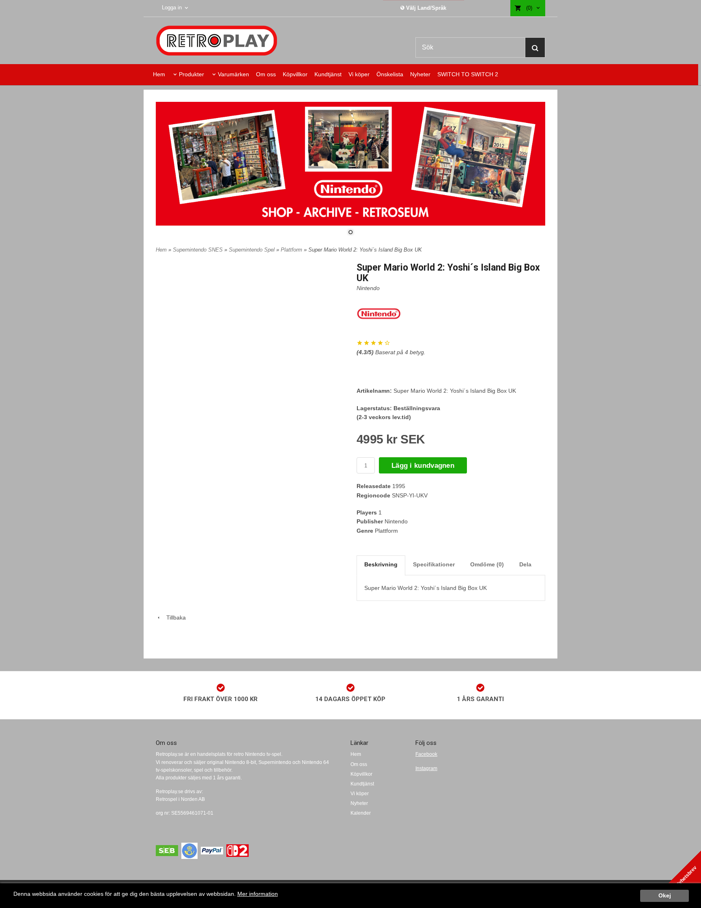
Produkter (191, 74)
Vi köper (359, 74)
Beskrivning (381, 564)
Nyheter (420, 74)
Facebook (426, 754)
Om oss (266, 74)
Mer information (257, 894)
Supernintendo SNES (198, 250)
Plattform (292, 250)
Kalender (360, 813)
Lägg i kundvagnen (422, 465)
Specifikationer (434, 564)
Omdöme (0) (487, 564)
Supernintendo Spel (252, 250)
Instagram (426, 768)
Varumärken (233, 74)
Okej (664, 896)
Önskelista (389, 74)
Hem (159, 74)
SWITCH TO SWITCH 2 (467, 74)
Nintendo (368, 288)
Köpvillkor (295, 74)
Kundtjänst (328, 74)
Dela (525, 564)
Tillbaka (173, 617)
